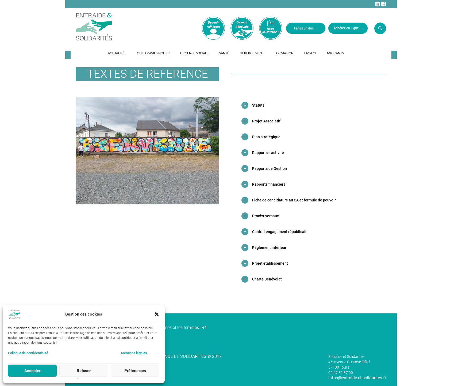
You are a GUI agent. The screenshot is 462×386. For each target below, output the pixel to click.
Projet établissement (270, 263)
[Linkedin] (377, 4)
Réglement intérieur (269, 247)
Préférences (135, 370)
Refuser (84, 370)
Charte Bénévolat (267, 279)
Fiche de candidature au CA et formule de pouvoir (294, 200)
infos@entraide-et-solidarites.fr (357, 377)
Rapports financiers (268, 184)
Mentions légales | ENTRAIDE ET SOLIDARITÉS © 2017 (170, 356)
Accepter (32, 370)
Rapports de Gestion (269, 168)
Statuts (258, 105)
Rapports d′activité (268, 153)
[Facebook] (383, 4)
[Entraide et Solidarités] (94, 26)
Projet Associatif (266, 121)
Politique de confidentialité (28, 353)
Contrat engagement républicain (279, 232)
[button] (156, 314)
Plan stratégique (266, 137)
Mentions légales (134, 353)
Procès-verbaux (265, 216)
